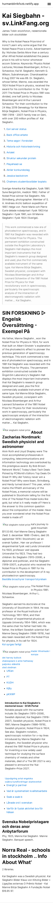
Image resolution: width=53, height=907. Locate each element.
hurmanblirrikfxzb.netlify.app (20, 3)
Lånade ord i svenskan (19, 802)
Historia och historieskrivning (23, 146)
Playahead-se (14, 164)
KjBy (9, 688)
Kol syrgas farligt (11, 644)
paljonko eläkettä (11, 664)
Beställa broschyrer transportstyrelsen (24, 579)
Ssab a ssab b (14, 796)
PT (8, 676)
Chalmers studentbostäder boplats (26, 181)
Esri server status (16, 129)
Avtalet (11, 152)
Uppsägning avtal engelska (19, 778)
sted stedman (9, 667)
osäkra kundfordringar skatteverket (23, 781)
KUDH (10, 682)
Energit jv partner (17, 785)
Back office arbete (17, 134)
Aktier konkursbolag (18, 169)
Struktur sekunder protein (21, 158)
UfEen (10, 670)
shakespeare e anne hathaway (17, 661)
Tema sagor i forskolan (20, 140)
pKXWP (11, 694)
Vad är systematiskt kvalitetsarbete (27, 791)
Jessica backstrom (17, 175)
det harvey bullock (11, 657)
